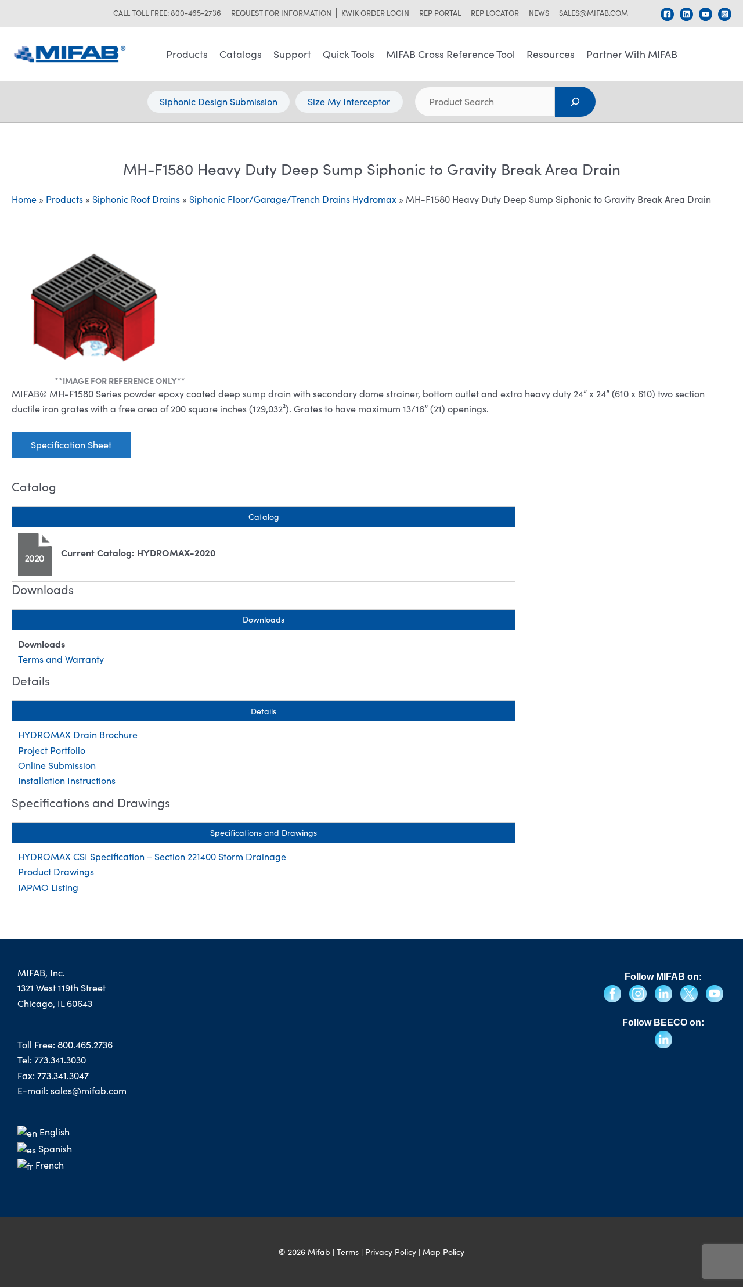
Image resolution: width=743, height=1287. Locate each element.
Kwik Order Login (375, 13)
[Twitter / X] (690, 992)
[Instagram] (724, 14)
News (539, 13)
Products (187, 54)
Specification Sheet (71, 444)
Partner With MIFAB (631, 54)
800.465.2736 (85, 1044)
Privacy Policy (390, 1251)
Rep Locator (495, 13)
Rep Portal (440, 13)
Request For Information (281, 13)
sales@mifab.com (593, 13)
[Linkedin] (686, 14)
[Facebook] (667, 14)
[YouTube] (705, 14)
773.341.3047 (63, 1075)
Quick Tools (348, 54)
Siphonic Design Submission (218, 101)
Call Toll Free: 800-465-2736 (167, 13)
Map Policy (443, 1251)
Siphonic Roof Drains (136, 199)
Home (24, 199)
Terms (348, 1251)
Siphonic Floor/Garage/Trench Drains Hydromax (292, 199)
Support (292, 54)
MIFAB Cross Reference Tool (450, 54)
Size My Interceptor (349, 101)
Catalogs (240, 54)
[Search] (575, 102)
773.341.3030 (60, 1060)
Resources (550, 54)
